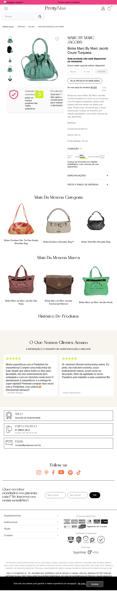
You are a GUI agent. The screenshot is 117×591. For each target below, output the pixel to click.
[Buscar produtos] (39, 16)
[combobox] (23, 16)
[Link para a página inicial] (8, 26)
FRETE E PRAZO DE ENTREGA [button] (82, 184)
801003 (93, 87)
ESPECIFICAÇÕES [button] (76, 175)
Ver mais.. (82, 583)
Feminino (21, 26)
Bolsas (31, 26)
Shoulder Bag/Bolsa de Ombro (51, 26)
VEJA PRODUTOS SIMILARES (85, 81)
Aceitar (95, 584)
